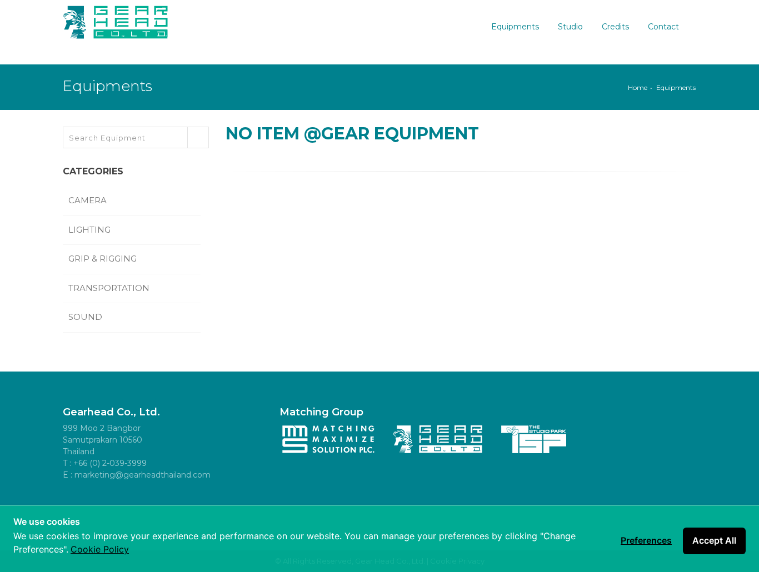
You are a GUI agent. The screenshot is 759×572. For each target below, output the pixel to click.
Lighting (90, 229)
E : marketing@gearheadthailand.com (137, 475)
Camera (88, 200)
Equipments (515, 27)
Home (637, 87)
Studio (570, 27)
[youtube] (99, 503)
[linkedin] (149, 503)
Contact (663, 27)
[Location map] (199, 503)
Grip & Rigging (103, 258)
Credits (615, 27)
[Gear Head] (116, 19)
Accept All (714, 540)
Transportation (110, 288)
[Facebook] (74, 503)
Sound (86, 317)
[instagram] (124, 503)
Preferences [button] (646, 540)
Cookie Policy (100, 549)
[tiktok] (174, 503)
